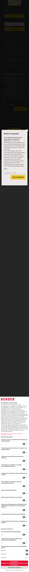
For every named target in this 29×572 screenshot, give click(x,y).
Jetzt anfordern (18, 177)
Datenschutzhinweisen (18, 166)
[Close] (26, 130)
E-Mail (5, 169)
